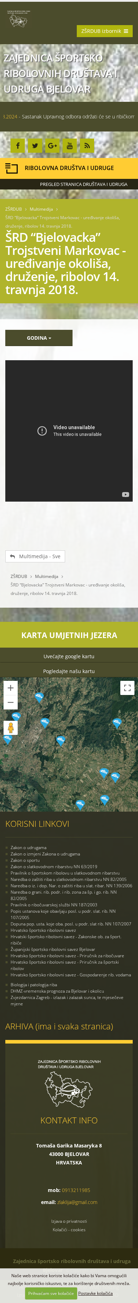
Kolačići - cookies (69, 1230)
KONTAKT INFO (69, 1120)
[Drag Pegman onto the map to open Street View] (11, 728)
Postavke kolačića (95, 1293)
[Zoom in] (11, 688)
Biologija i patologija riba (34, 985)
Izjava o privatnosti (69, 1221)
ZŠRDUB (13, 209)
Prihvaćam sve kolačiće (51, 1293)
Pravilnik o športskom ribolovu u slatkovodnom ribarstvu (65, 873)
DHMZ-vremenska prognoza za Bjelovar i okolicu (57, 991)
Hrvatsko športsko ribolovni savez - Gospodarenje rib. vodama (71, 975)
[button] (60, 741)
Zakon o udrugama (28, 848)
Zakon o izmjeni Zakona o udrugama (45, 854)
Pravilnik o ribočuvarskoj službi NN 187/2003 (54, 905)
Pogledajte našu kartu (69, 671)
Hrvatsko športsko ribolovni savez (43, 930)
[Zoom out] (11, 702)
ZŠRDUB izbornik (102, 31)
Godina (37, 337)
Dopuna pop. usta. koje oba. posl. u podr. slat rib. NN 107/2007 (71, 924)
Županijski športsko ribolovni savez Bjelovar (53, 949)
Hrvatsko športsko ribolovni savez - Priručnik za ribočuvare (67, 956)
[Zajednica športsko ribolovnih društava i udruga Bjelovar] (69, 1083)
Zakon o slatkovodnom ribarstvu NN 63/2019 (54, 867)
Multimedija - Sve (38, 556)
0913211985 (76, 1190)
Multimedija (41, 209)
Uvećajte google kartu (69, 656)
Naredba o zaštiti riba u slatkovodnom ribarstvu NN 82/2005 (69, 879)
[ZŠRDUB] (21, 18)
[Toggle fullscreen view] (127, 688)
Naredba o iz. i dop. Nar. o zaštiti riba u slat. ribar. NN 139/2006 (71, 886)
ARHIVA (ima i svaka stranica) (59, 1026)
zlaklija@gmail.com (77, 1202)
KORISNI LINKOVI (37, 823)
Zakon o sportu (25, 860)
